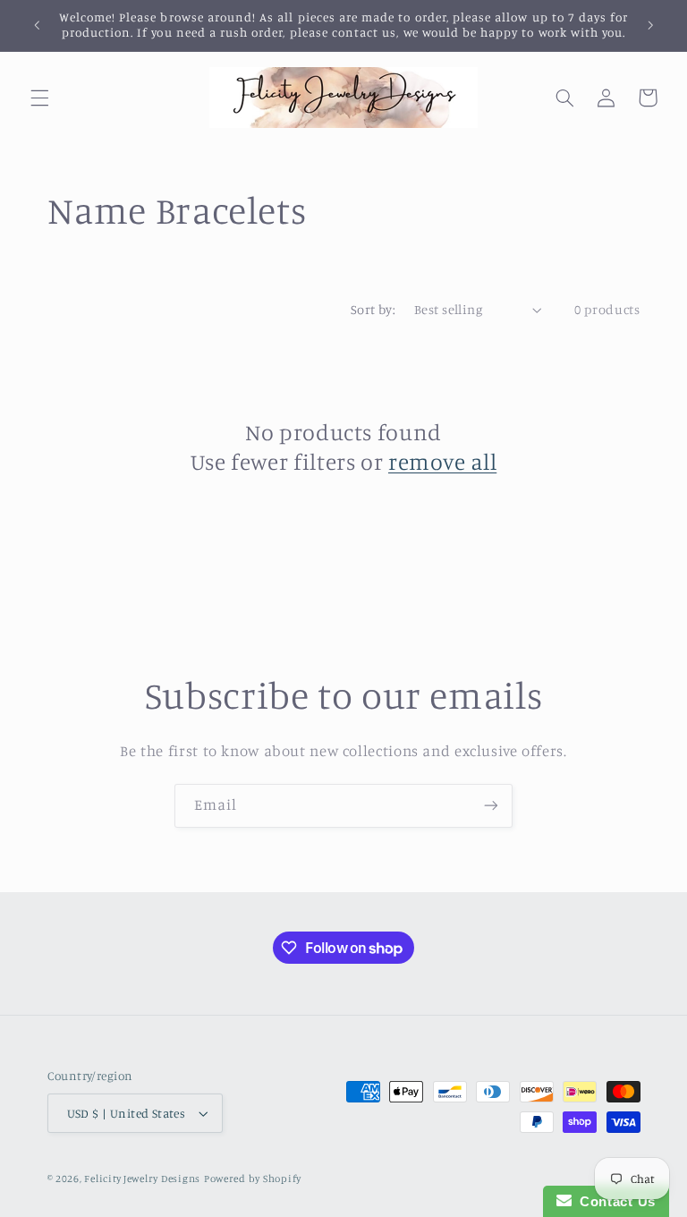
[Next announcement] (650, 25)
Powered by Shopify (252, 1178)
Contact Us (614, 1201)
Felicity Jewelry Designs (142, 1178)
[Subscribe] (491, 806)
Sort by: (373, 309)
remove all (442, 461)
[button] (39, 97)
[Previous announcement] (36, 25)
